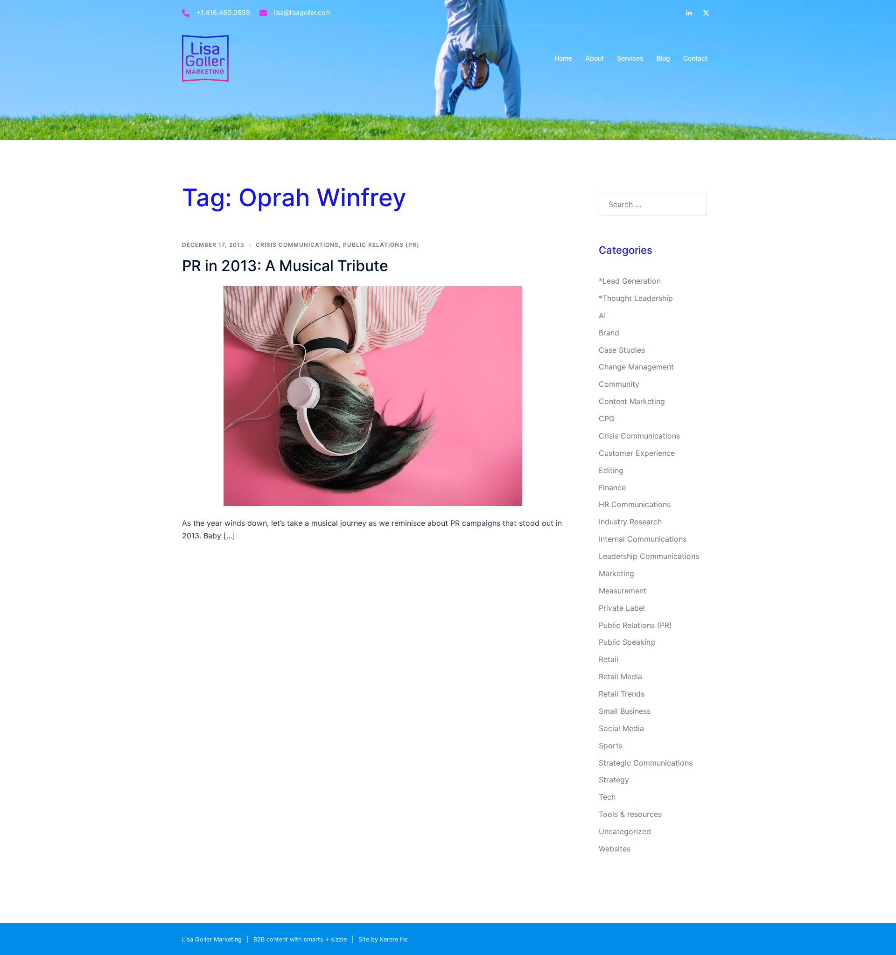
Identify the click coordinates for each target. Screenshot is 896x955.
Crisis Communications (297, 244)
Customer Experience (637, 453)
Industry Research (630, 521)
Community (619, 384)
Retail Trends (621, 693)
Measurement (622, 590)
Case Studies (622, 350)
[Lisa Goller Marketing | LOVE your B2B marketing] (205, 57)
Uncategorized (625, 831)
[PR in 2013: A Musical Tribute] (373, 395)
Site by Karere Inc (383, 939)
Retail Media (620, 676)
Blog (663, 58)
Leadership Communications (649, 556)
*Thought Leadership (636, 298)
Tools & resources (630, 814)
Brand (609, 332)
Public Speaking (627, 642)
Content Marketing (632, 401)
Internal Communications (642, 539)
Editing (611, 470)
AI (602, 315)
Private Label (622, 608)
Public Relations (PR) (381, 244)
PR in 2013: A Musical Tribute (285, 266)
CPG (607, 418)
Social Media (621, 728)
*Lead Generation (630, 281)
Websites (614, 848)
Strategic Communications (646, 762)
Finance (612, 487)
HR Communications (635, 504)
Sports (611, 745)
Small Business (625, 711)
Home (563, 58)
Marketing (616, 573)
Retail (608, 659)
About (594, 58)
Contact (695, 58)
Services (630, 58)
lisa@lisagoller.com (302, 12)
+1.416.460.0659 (223, 12)
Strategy (614, 779)
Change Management (636, 366)
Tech (607, 797)
